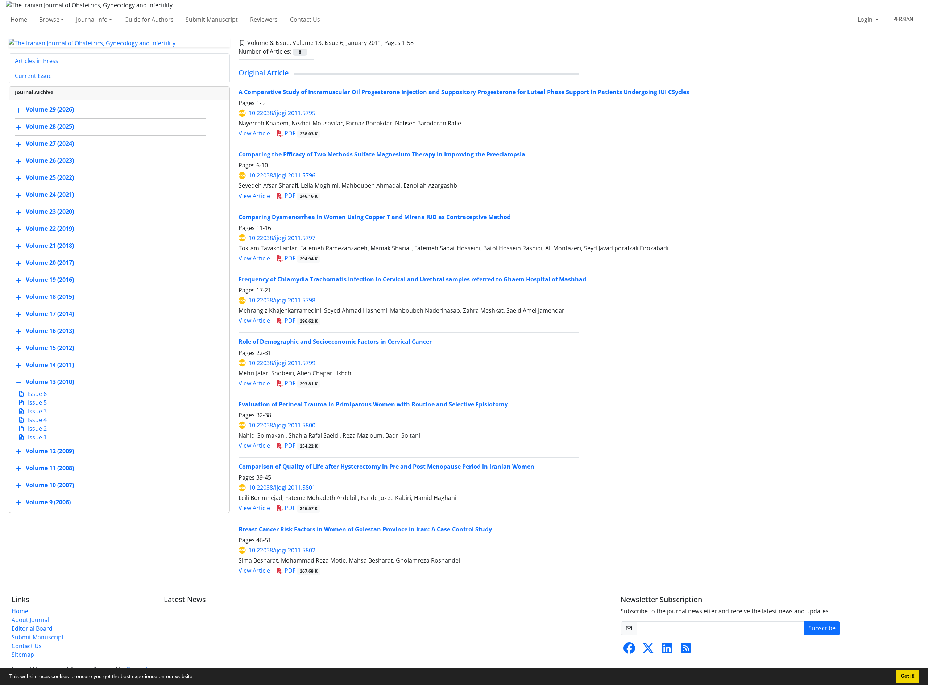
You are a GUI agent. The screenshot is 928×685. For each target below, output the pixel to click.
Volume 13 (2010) (50, 382)
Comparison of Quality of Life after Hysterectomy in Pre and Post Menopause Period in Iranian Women (386, 467)
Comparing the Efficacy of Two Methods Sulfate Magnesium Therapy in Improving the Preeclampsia (382, 154)
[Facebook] (629, 650)
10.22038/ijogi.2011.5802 (282, 550)
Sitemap (23, 655)
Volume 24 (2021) (50, 195)
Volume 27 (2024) (50, 144)
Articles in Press (36, 61)
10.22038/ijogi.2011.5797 (282, 238)
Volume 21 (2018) (50, 246)
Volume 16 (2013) (50, 331)
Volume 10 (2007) (50, 485)
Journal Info (92, 20)
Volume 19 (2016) (50, 280)
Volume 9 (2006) (48, 502)
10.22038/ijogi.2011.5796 (282, 175)
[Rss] (686, 650)
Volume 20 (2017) (50, 263)
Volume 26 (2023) (50, 161)
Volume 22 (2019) (50, 229)
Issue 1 (36, 437)
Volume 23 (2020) (50, 212)
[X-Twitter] (648, 650)
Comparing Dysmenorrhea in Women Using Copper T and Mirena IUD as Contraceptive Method (375, 217)
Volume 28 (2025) (50, 127)
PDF (300, 133)
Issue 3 (36, 411)
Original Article (264, 73)
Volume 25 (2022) (50, 178)
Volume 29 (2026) (50, 110)
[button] (196, 677)
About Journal (30, 620)
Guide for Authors (149, 20)
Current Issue (33, 76)
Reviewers (264, 20)
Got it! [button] (908, 676)
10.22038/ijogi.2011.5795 (282, 113)
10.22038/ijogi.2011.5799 (282, 363)
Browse (49, 20)
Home (19, 20)
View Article (254, 133)
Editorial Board (32, 628)
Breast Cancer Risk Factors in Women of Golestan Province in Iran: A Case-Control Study (365, 529)
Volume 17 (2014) (50, 314)
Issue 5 (36, 402)
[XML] (419, 43)
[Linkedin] (667, 650)
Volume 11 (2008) (50, 468)
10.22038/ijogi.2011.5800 (282, 425)
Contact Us (305, 20)
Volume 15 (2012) (50, 348)
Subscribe (822, 628)
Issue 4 (36, 420)
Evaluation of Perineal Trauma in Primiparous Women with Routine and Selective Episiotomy (373, 404)
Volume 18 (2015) (50, 297)
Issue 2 (36, 429)
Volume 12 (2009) (50, 451)
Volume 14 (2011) (50, 365)
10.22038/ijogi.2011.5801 (282, 488)
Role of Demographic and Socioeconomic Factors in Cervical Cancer (335, 342)
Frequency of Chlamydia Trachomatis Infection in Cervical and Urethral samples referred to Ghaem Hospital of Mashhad (412, 279)
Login (866, 20)
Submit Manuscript (212, 20)
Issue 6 (36, 394)
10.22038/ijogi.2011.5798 (282, 300)
